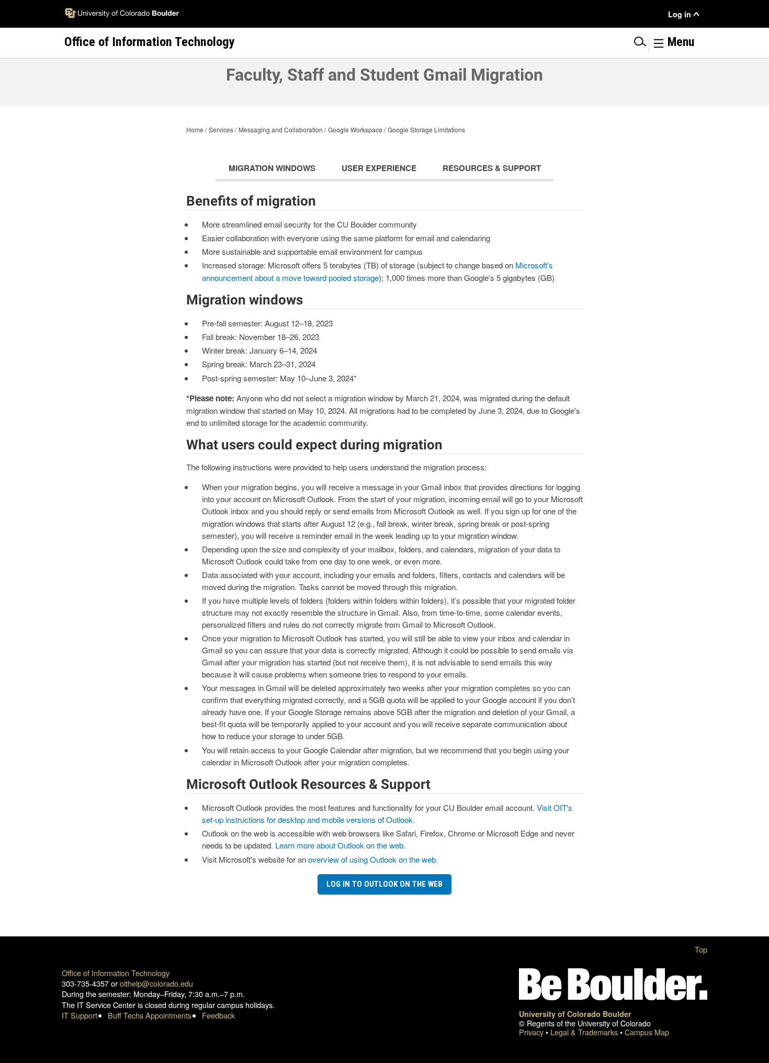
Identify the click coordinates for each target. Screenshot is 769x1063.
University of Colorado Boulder (575, 1014)
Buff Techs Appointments (149, 1015)
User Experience (379, 168)
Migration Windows (272, 168)
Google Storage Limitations (426, 129)
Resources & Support (492, 168)
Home (194, 129)
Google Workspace (355, 129)
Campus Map (647, 1031)
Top (701, 949)
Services (221, 129)
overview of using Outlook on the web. (373, 859)
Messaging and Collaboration (281, 129)
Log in (679, 14)
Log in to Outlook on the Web (384, 884)
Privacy (532, 1031)
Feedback (218, 1015)
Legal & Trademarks (585, 1031)
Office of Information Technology (115, 972)
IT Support (79, 1015)
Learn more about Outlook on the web (339, 845)
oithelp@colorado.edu (156, 983)
